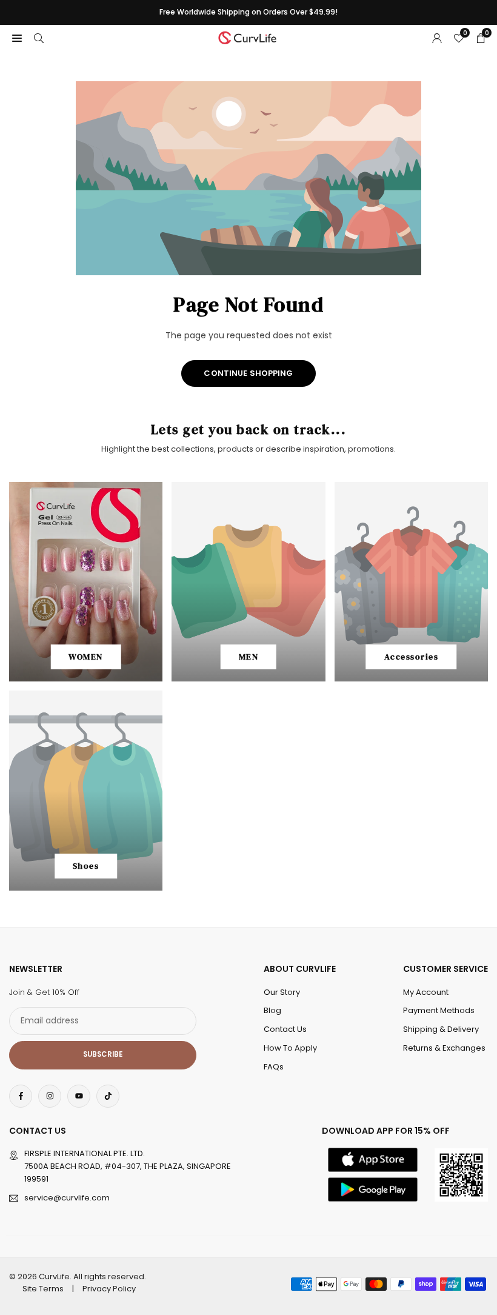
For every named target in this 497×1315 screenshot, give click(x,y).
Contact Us (285, 1029)
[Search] (39, 37)
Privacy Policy (109, 1288)
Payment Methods (439, 1010)
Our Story (282, 992)
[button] (17, 37)
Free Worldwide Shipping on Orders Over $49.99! (248, 12)
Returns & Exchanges (444, 1048)
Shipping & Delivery (441, 1029)
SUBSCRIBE (102, 1054)
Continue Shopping (248, 373)
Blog (272, 1010)
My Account (426, 992)
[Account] (437, 37)
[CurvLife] (249, 36)
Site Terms (43, 1288)
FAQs (274, 1066)
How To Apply (290, 1048)
